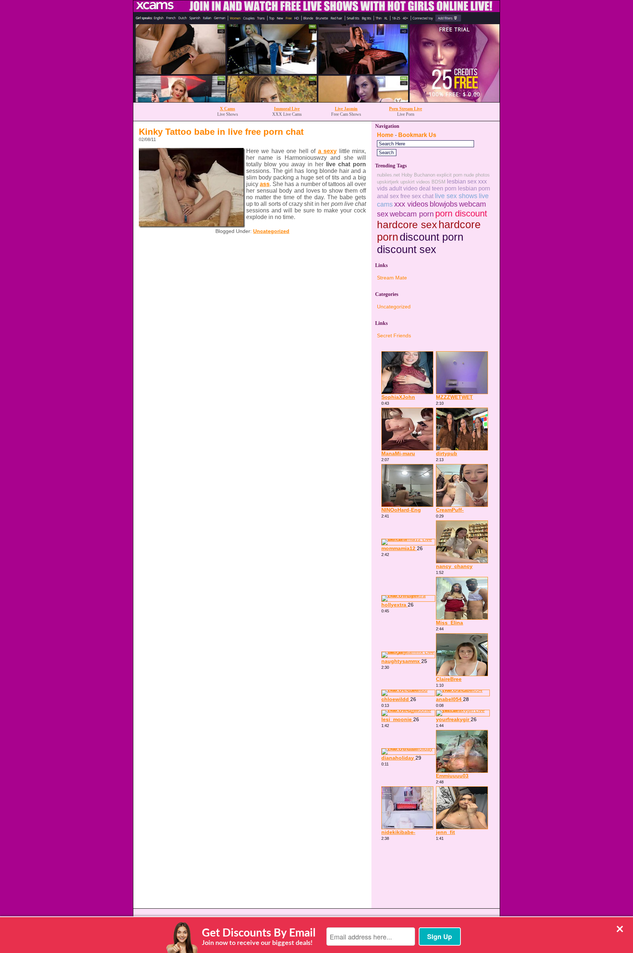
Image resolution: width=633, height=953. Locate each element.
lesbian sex (462, 181)
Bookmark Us (417, 135)
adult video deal (409, 188)
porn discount (461, 213)
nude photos (477, 175)
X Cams (227, 108)
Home (385, 135)
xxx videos (411, 204)
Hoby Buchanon (418, 175)
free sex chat (416, 196)
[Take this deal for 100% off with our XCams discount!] (316, 100)
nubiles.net (388, 175)
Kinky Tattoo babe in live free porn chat (221, 132)
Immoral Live (287, 108)
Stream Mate (392, 278)
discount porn (431, 237)
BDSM (438, 182)
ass (265, 184)
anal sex (388, 196)
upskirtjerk (388, 182)
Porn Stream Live (405, 108)
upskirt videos (415, 182)
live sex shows (456, 196)
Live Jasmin (346, 108)
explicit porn (449, 175)
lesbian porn (474, 188)
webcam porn (412, 214)
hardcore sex (407, 224)
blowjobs (444, 204)
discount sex (406, 249)
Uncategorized (271, 231)
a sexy (327, 151)
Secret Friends (394, 335)
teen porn (444, 188)
